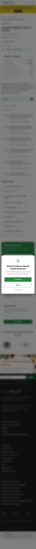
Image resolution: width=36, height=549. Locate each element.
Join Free (18, 279)
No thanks (18, 290)
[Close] (32, 257)
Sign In (18, 285)
